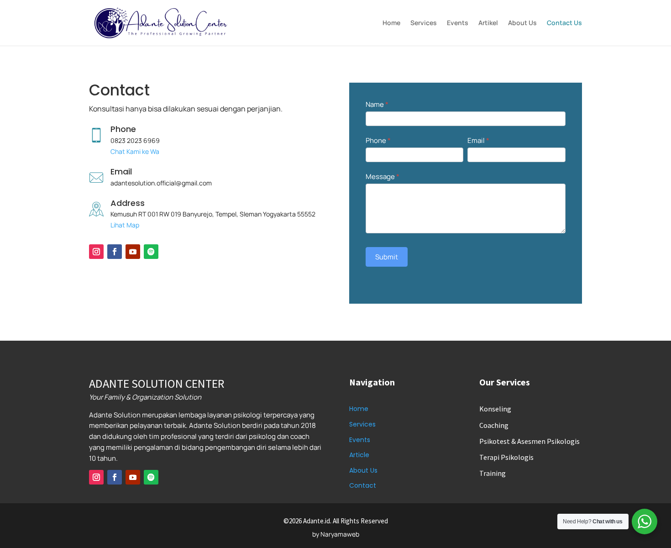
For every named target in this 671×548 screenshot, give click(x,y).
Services (423, 23)
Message (382, 176)
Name (377, 104)
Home (391, 23)
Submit (386, 257)
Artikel (488, 23)
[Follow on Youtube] (133, 251)
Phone (378, 140)
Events (457, 23)
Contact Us (564, 23)
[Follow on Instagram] (96, 251)
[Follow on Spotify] (151, 251)
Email (478, 140)
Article (359, 454)
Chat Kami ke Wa (134, 151)
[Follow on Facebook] (114, 251)
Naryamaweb (339, 534)
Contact (362, 485)
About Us (522, 23)
